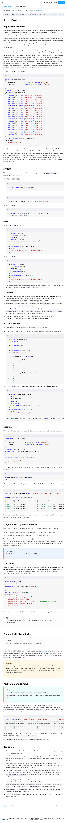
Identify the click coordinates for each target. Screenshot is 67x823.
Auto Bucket (45, 651)
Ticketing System (53, 2)
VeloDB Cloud (6, 7)
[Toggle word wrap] (60, 394)
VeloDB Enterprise (20, 7)
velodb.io (46, 2)
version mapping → (57, 14)
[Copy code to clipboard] (62, 78)
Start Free (62, 2)
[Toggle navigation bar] (3, 2)
